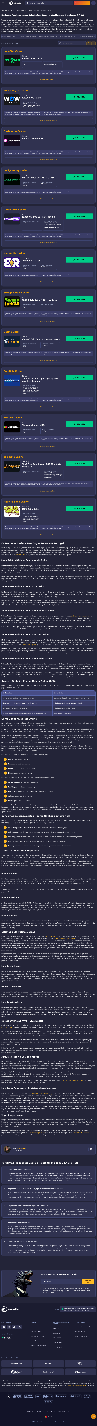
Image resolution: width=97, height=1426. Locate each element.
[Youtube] (3, 1327)
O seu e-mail (46, 1281)
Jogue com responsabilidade (77, 1385)
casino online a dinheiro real (72, 1080)
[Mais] (93, 1416)
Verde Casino (57, 1338)
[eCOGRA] (61, 1396)
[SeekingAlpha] (48, 1371)
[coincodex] (80, 1371)
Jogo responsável (80, 1331)
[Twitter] (9, 1327)
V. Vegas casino (57, 1342)
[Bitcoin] (16, 1363)
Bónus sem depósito (37, 1336)
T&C (68, 1411)
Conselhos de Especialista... (28, 36)
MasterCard (20, 555)
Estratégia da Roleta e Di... (68, 36)
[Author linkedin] (90, 1149)
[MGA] (47, 1396)
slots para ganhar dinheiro (80, 616)
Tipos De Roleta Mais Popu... (48, 36)
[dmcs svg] (17, 1396)
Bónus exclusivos (36, 1331)
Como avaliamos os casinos (83, 1327)
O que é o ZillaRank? (81, 1336)
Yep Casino (56, 1333)
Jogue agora (80, 58)
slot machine (50, 936)
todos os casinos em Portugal (43, 1093)
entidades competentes (36, 1133)
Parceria (45, 1411)
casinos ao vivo (6, 1027)
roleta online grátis (29, 644)
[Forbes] (48, 1363)
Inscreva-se (88, 1281)
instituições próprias (81, 1133)
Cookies (52, 1411)
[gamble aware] (87, 1396)
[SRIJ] (38, 1396)
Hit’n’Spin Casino (58, 1347)
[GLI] (75, 1396)
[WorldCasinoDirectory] (16, 1371)
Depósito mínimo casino (38, 1345)
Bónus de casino (36, 1327)
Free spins (34, 1341)
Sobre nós (30, 1411)
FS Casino (56, 1328)
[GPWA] (28, 1396)
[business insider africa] (80, 1363)
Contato (38, 1411)
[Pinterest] (19, 1327)
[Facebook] (14, 1327)
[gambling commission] (48, 1402)
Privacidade (61, 1411)
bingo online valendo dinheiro (64, 938)
